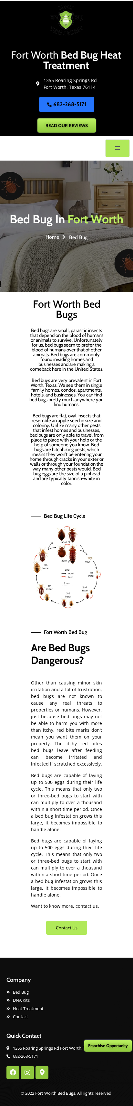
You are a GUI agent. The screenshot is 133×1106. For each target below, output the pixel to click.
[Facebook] (12, 1072)
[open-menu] (117, 148)
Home (52, 237)
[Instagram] (27, 1072)
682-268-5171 (69, 104)
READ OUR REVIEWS (67, 125)
